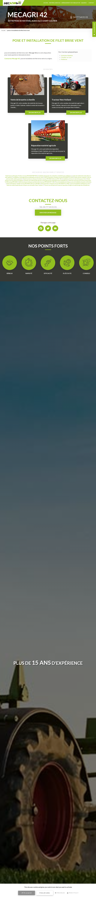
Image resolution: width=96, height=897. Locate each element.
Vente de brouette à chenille (22, 99)
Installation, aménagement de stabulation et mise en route (28, 177)
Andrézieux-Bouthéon (67, 55)
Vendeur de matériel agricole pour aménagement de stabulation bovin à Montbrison (46, 180)
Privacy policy (73, 893)
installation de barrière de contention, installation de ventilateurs (54, 176)
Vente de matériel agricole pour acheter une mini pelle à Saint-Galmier (25, 185)
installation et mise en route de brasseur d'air (74, 179)
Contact (91, 2)
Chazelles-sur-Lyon (66, 57)
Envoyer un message (48, 212)
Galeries (83, 2)
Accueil (46, 2)
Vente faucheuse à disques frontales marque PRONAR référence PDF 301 (42, 179)
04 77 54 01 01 (80, 17)
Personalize (61, 893)
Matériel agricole (54, 2)
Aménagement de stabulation (70, 2)
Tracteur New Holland (61, 99)
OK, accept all (27, 893)
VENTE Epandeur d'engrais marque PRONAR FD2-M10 (58, 177)
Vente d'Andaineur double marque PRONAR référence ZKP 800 (23, 183)
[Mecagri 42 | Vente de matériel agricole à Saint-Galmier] (13, 3)
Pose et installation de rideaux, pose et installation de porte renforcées (73, 182)
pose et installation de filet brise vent (80, 183)
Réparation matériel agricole (43, 145)
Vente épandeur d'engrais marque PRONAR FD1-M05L (55, 183)
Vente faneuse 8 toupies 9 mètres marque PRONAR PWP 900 (21, 176)
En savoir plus (34, 112)
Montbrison (64, 59)
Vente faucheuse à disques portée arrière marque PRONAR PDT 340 (36, 182)
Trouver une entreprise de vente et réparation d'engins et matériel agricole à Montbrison (67, 185)
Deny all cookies (45, 893)
